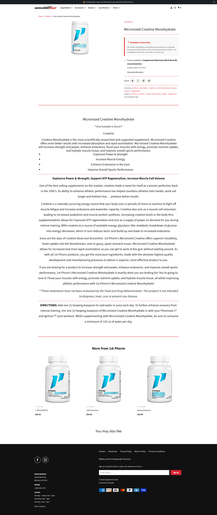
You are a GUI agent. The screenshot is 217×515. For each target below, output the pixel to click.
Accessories (79, 8)
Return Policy (140, 451)
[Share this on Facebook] (137, 81)
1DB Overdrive (92, 410)
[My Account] (171, 8)
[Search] (175, 8)
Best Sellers (144, 88)
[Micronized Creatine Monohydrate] (80, 37)
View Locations (39, 506)
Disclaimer (112, 451)
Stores (115, 8)
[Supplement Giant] (45, 8)
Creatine (152, 88)
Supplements (65, 8)
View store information (135, 72)
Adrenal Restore (144, 410)
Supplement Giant (111, 479)
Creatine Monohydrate (163, 88)
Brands (91, 8)
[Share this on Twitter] (132, 81)
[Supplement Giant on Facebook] (38, 460)
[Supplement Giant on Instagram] (46, 460)
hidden (164, 94)
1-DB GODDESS (41, 410)
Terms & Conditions (157, 451)
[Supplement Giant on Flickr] (50, 460)
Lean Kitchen (103, 8)
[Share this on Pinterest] (143, 81)
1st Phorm (128, 21)
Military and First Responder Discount (115, 459)
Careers (102, 451)
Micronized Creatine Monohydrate (150, 29)
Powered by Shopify (106, 483)
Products (48, 16)
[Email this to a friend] (149, 81)
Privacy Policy (126, 451)
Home (40, 16)
